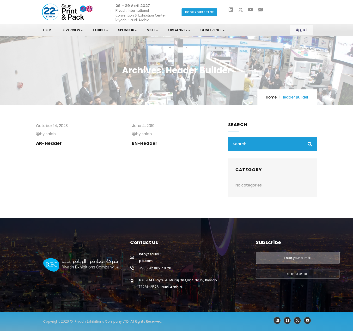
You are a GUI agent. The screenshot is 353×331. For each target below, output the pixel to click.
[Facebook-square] (287, 320)
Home (271, 97)
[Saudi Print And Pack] (297, 320)
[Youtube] (307, 320)
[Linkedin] (277, 320)
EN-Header (144, 143)
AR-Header (49, 143)
